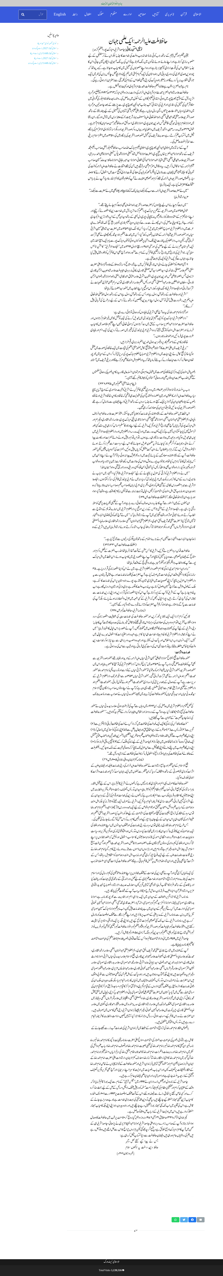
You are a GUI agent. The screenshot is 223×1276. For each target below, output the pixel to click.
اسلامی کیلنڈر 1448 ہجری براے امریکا (43, 53)
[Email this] (201, 1219)
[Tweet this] (184, 1219)
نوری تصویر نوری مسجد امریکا (47, 43)
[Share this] (192, 1219)
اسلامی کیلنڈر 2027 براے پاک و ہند (44, 48)
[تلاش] (22, 15)
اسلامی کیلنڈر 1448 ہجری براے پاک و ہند (42, 63)
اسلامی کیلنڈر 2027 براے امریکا (45, 58)
